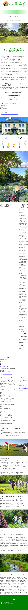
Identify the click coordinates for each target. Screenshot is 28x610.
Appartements (14, 16)
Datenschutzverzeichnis (9, 603)
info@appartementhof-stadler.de (9, 114)
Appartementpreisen (6, 74)
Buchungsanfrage (14, 20)
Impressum (6, 602)
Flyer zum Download (6, 374)
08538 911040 (4, 111)
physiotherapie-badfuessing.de (5, 365)
